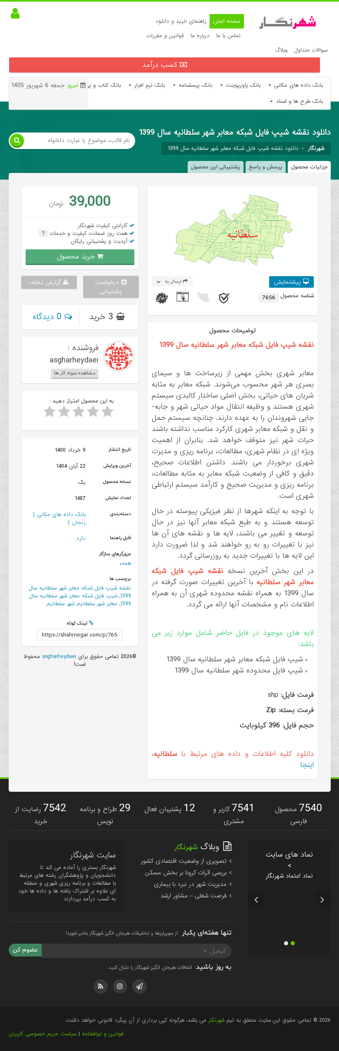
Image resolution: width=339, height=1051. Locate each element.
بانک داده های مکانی (297, 85)
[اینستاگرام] (120, 986)
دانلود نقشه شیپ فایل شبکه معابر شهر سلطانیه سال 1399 (233, 148)
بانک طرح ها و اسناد (298, 101)
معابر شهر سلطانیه (97, 604)
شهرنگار (216, 1020)
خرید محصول (77, 256)
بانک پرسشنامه (194, 85)
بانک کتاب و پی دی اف (93, 85)
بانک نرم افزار (148, 85)
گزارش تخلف (46, 282)
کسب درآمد (161, 65)
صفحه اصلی (227, 21)
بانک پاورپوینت (242, 85)
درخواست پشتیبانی (108, 287)
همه (126, 563)
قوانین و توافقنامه (103, 1034)
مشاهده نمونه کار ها (74, 373)
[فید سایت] (100, 986)
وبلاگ (281, 50)
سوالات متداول (310, 50)
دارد (81, 538)
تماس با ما (228, 36)
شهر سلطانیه (60, 604)
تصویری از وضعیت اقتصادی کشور (185, 861)
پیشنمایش (288, 281)
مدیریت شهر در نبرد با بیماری (191, 884)
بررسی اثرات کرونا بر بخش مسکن (187, 872)
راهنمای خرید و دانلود (180, 21)
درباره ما (200, 36)
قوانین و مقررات (165, 36)
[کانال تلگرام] (139, 986)
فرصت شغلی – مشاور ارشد (194, 895)
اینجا (307, 765)
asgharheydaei (58, 656)
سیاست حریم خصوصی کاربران (42, 1034)
